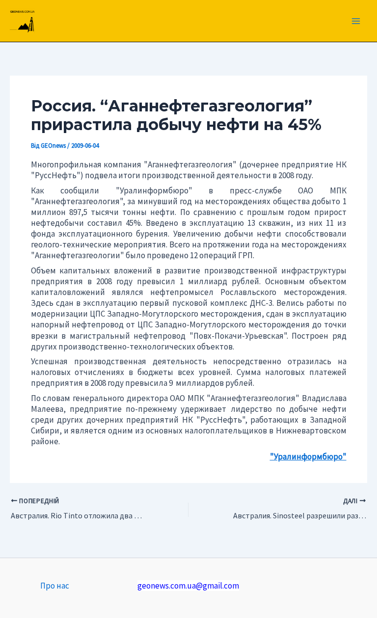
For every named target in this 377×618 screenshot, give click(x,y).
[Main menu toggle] (356, 21)
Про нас (54, 585)
